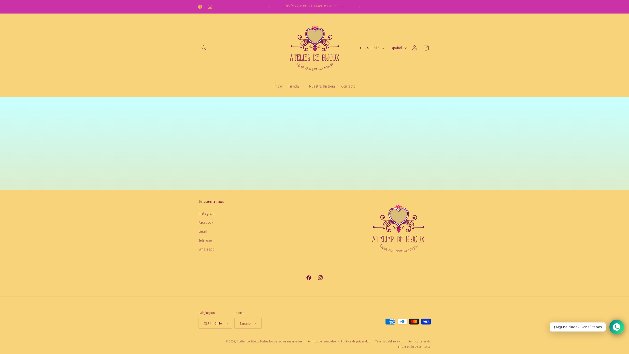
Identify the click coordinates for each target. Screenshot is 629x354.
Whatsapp (207, 249)
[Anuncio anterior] (269, 7)
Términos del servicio (389, 341)
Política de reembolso (321, 341)
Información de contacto (414, 346)
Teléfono (205, 240)
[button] (204, 48)
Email (203, 231)
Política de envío (419, 341)
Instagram (207, 213)
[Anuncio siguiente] (359, 7)
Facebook (206, 222)
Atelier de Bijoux (248, 341)
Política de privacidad (355, 341)
